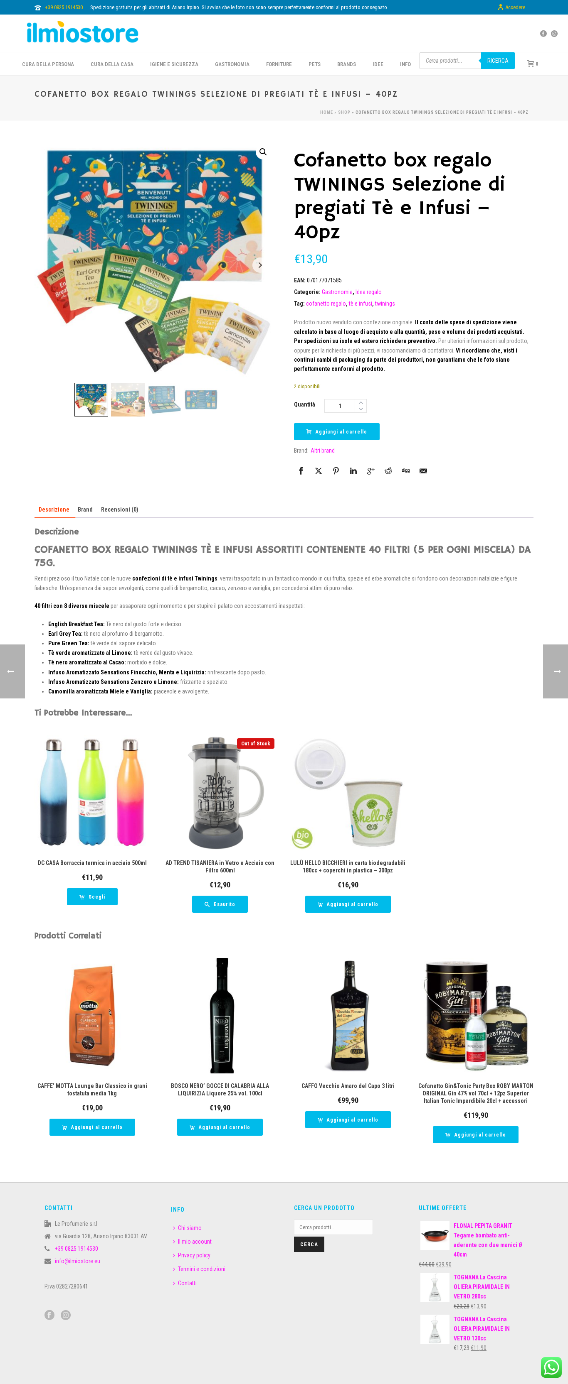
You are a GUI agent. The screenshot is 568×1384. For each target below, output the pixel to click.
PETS (315, 64)
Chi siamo (190, 1228)
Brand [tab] (85, 509)
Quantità (304, 404)
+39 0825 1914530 (64, 7)
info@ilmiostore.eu (77, 1261)
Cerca (309, 1244)
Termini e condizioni (201, 1269)
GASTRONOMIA (232, 64)
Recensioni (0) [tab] (119, 509)
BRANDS (346, 64)
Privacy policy (194, 1255)
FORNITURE (279, 64)
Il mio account (195, 1241)
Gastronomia (337, 292)
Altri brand (323, 450)
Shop (344, 112)
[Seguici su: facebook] (49, 1315)
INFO (405, 64)
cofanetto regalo (326, 303)
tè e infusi (360, 303)
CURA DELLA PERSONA (48, 64)
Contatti (187, 1283)
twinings (385, 303)
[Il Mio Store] (82, 33)
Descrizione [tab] (54, 509)
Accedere (515, 7)
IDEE (378, 64)
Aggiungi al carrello (341, 432)
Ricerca (498, 60)
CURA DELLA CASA (112, 64)
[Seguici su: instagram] (66, 1315)
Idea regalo (369, 292)
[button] (263, 152)
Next (260, 265)
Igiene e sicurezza (174, 64)
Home (326, 112)
